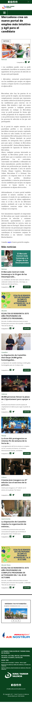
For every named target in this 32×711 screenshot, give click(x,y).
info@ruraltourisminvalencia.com (12, 605)
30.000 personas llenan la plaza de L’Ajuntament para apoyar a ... (15, 399)
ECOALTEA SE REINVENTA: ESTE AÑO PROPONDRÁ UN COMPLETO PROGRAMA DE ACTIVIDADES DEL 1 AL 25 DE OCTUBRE (15, 573)
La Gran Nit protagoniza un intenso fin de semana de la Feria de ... (14, 440)
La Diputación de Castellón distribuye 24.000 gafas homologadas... (13, 357)
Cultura (3, 477)
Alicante (4, 311)
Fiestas (3, 436)
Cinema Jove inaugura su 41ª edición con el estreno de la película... (14, 482)
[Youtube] (16, 1)
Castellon (4, 352)
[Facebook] (9, 1)
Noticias (6, 41)
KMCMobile (21, 696)
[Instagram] (14, 1)
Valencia (4, 394)
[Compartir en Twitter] (28, 61)
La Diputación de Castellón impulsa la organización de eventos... (13, 524)
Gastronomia (5, 519)
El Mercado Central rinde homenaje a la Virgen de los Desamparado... (14, 274)
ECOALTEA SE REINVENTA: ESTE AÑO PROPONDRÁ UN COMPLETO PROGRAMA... (15, 316)
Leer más (27, 287)
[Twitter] (11, 1)
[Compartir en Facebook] (26, 61)
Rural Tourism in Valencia (21, 694)
